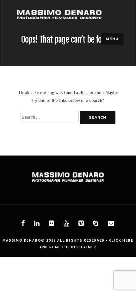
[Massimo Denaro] (59, 27)
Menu (112, 39)
